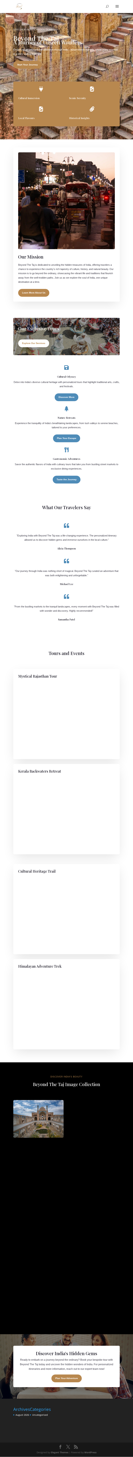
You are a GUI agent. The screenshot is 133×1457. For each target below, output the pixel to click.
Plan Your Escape (66, 438)
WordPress (90, 1452)
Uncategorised (40, 1414)
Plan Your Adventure (66, 1378)
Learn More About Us (33, 292)
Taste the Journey (67, 479)
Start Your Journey (27, 64)
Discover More (66, 397)
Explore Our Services (33, 343)
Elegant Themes (59, 1452)
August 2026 (22, 1414)
